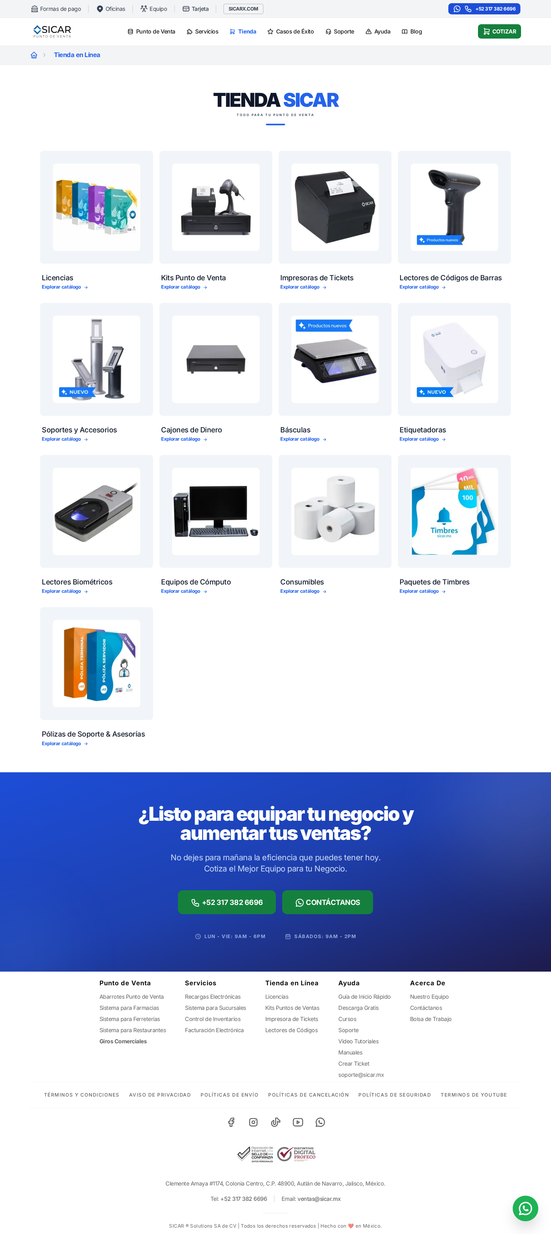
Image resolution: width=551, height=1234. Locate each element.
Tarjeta (200, 8)
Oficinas (115, 8)
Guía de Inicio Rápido (364, 996)
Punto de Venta (155, 31)
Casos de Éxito (295, 31)
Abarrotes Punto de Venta (131, 996)
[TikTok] (275, 1122)
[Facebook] (230, 1122)
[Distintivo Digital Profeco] (296, 1154)
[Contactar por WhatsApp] (525, 1208)
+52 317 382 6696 (495, 9)
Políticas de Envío (230, 1095)
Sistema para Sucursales (215, 1007)
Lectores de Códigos (291, 1030)
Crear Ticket (353, 1063)
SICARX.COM (243, 9)
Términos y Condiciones (82, 1095)
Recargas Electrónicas (213, 996)
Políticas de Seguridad (394, 1095)
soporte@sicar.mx (361, 1074)
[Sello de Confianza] (255, 1154)
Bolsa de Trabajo (431, 1019)
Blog (416, 31)
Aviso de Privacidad (160, 1095)
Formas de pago (60, 8)
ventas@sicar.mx (319, 1198)
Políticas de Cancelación (308, 1095)
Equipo (158, 8)
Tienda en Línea (292, 983)
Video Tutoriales (358, 1041)
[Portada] (34, 55)
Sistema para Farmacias (129, 1007)
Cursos (347, 1019)
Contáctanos (332, 902)
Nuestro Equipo (429, 996)
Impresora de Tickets (291, 1019)
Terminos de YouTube (474, 1095)
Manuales (350, 1052)
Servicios (206, 31)
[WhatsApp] (320, 1122)
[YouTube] (297, 1122)
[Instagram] (253, 1122)
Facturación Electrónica (214, 1030)
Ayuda (382, 31)
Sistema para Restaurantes (132, 1030)
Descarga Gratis (358, 1007)
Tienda (247, 31)
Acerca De (427, 983)
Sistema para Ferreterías (129, 1019)
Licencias (277, 996)
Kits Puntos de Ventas (292, 1007)
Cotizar (504, 31)
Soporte (344, 31)
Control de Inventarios (212, 1019)
